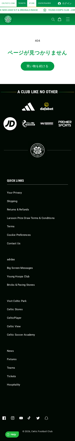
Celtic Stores (15, 309)
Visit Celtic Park (17, 301)
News (10, 350)
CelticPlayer (14, 317)
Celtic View (14, 326)
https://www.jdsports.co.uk (10, 123)
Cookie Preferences (19, 234)
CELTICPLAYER (44, 3)
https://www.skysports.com (46, 123)
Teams (11, 367)
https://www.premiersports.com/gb (65, 123)
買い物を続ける (38, 66)
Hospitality (13, 384)
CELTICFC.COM (8, 3)
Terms (10, 226)
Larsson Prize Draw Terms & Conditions (31, 218)
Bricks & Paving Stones (21, 284)
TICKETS (22, 3)
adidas (11, 259)
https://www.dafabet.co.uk (46, 106)
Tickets (11, 376)
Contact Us (13, 243)
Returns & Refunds (18, 209)
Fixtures (12, 359)
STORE (32, 3)
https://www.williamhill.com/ (28, 123)
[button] (21, 18)
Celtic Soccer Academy (21, 334)
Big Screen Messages (20, 268)
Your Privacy (14, 192)
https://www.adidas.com (28, 106)
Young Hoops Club (18, 276)
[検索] (53, 19)
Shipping (12, 201)
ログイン (67, 3)
